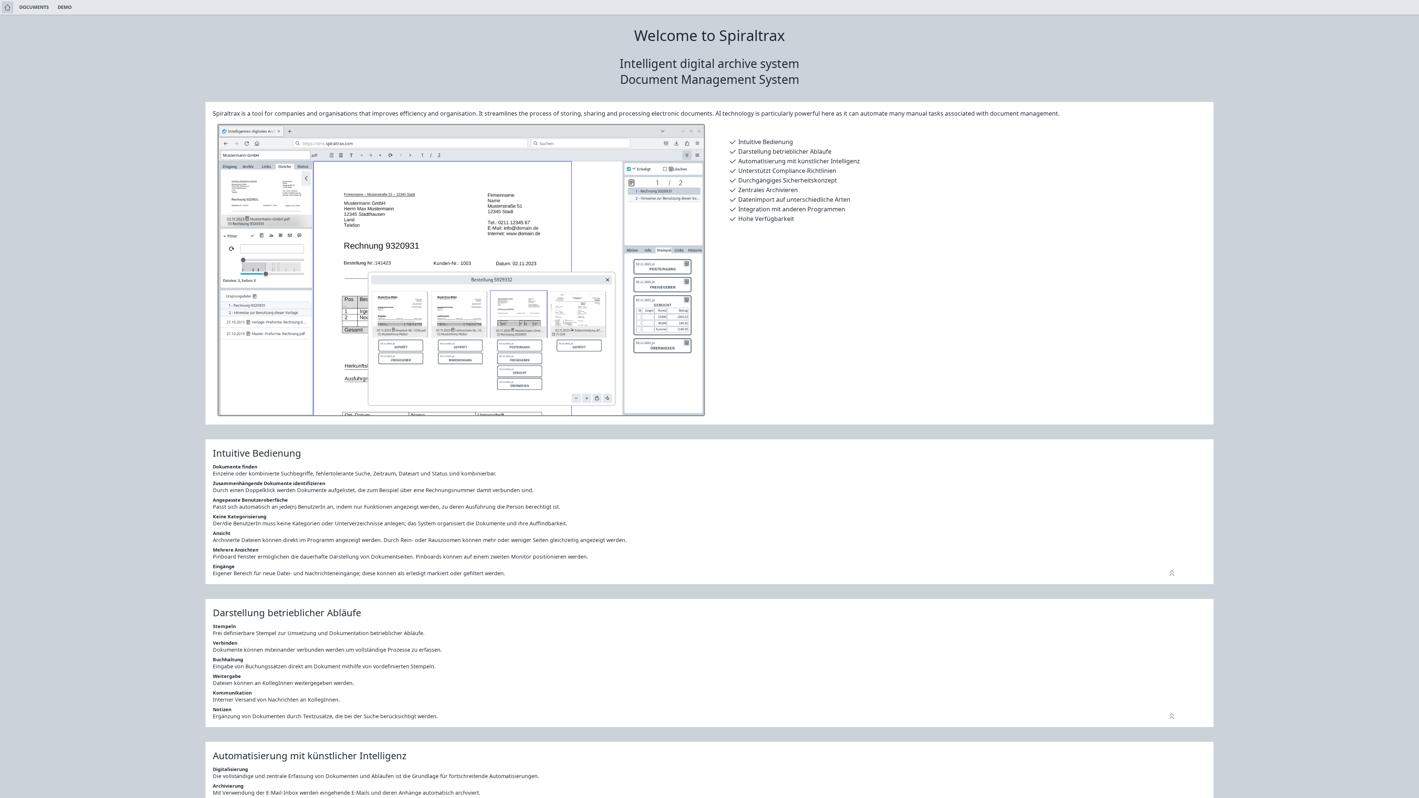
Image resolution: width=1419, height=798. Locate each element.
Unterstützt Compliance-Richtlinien (787, 171)
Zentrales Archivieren (768, 190)
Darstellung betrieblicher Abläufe (784, 151)
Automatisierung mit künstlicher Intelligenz (799, 161)
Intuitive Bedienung (765, 142)
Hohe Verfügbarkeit (766, 219)
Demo (65, 7)
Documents (34, 7)
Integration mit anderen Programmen (791, 209)
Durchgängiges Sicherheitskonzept (787, 180)
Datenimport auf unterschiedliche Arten (794, 199)
